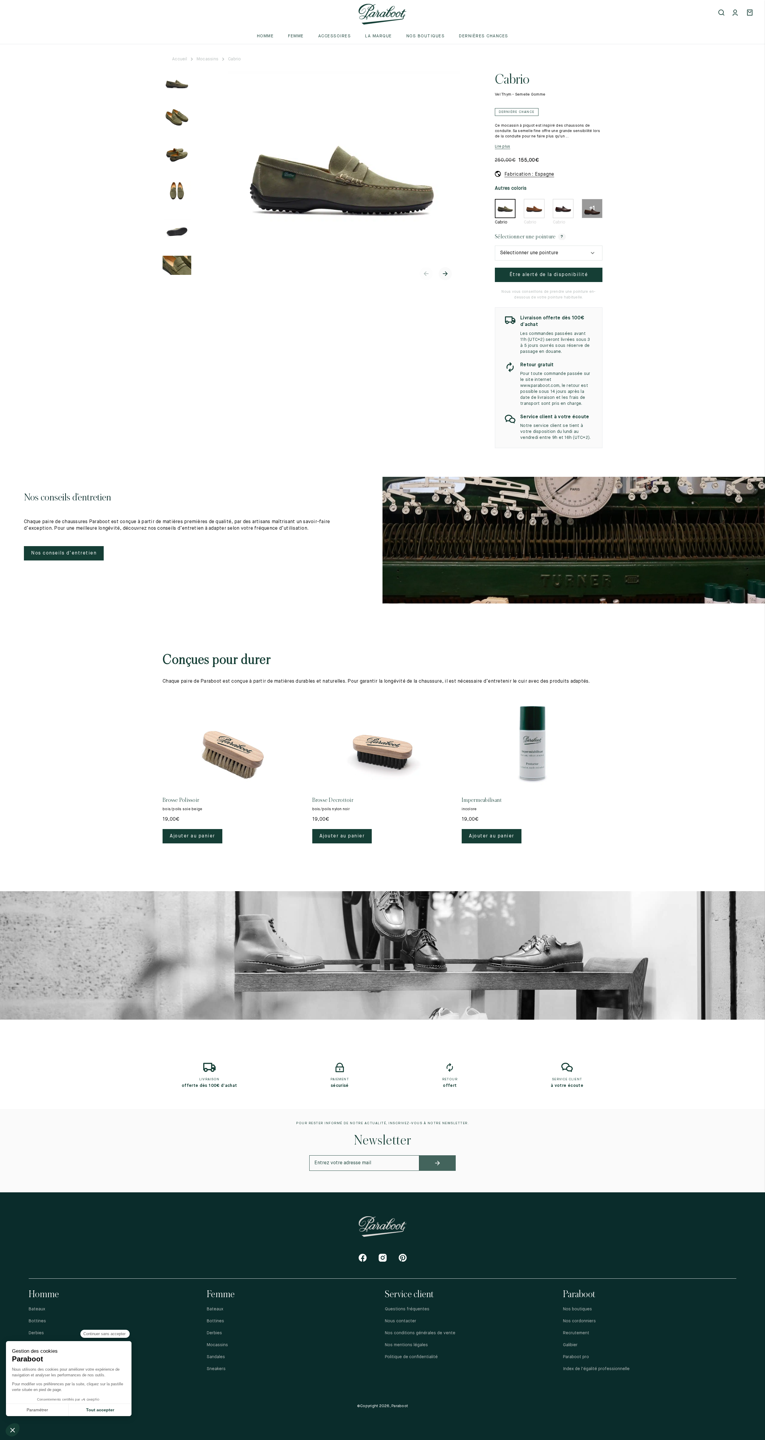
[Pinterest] (403, 1258)
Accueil (179, 59)
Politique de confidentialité (412, 1357)
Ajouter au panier (192, 836)
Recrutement (576, 1333)
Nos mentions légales (406, 1345)
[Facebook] (363, 1258)
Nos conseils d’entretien (64, 553)
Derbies (36, 1333)
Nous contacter (400, 1321)
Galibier (570, 1345)
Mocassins (207, 59)
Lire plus (502, 146)
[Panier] (750, 13)
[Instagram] (383, 1258)
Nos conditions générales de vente (420, 1333)
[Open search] (722, 13)
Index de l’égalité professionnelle (596, 1369)
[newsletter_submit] (437, 1163)
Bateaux (37, 1309)
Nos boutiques (425, 36)
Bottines (37, 1321)
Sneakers (216, 1369)
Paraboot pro (576, 1357)
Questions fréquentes (407, 1309)
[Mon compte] (736, 13)
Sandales (216, 1357)
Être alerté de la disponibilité (549, 274)
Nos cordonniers (579, 1321)
